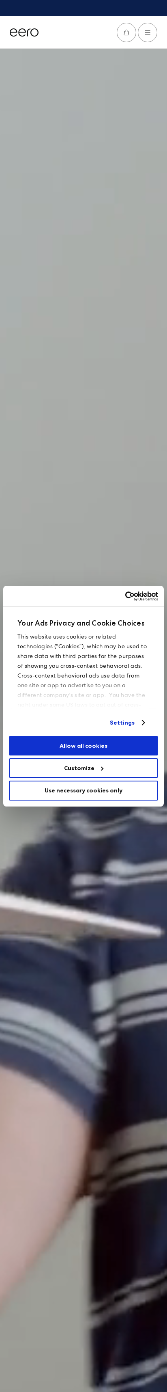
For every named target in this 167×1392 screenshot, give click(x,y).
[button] (126, 32)
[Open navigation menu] (147, 32)
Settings (122, 722)
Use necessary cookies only (83, 790)
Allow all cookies (83, 745)
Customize (79, 768)
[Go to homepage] (24, 32)
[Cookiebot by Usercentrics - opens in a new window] (122, 596)
